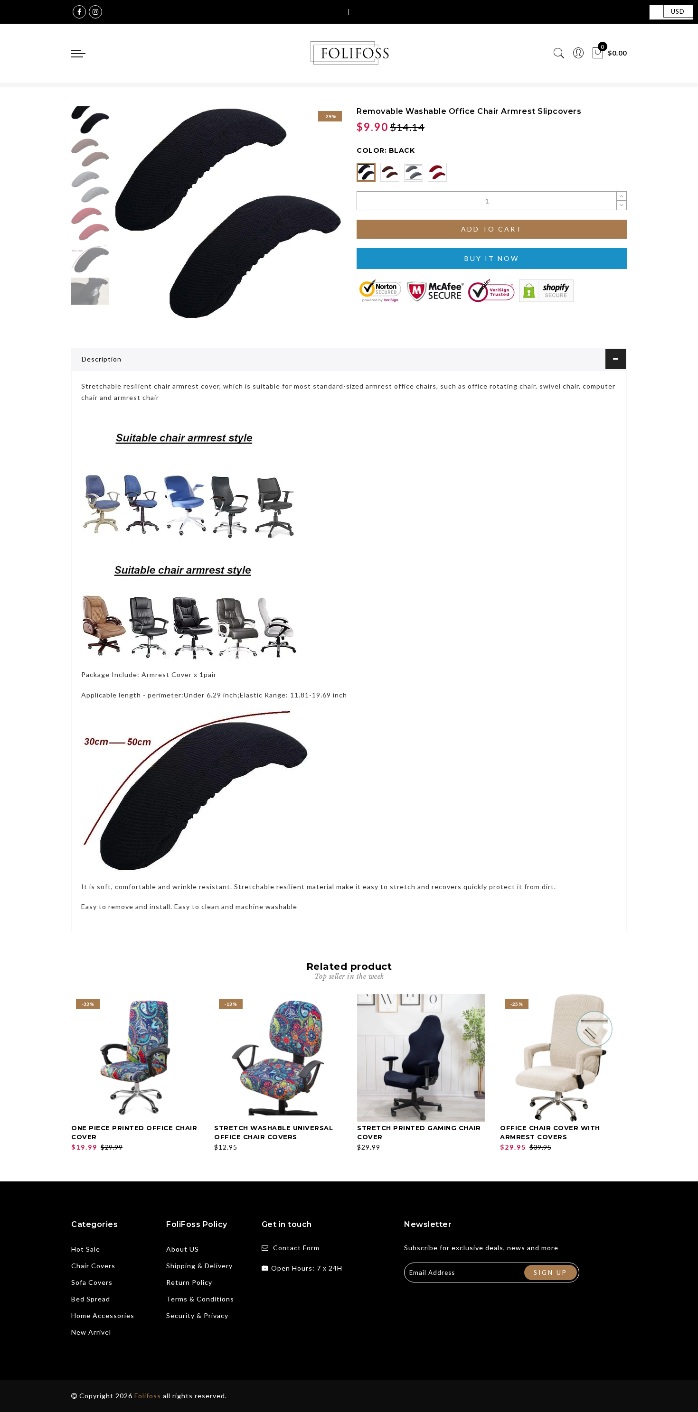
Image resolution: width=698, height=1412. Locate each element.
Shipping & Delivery (199, 1266)
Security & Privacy (197, 1315)
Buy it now (491, 258)
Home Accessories (102, 1315)
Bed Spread (90, 1299)
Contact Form (296, 1248)
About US (182, 1249)
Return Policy (189, 1282)
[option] (227, 213)
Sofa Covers (92, 1282)
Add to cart (491, 229)
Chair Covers (93, 1266)
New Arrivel (91, 1332)
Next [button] (312, 218)
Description (102, 359)
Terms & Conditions (200, 1299)
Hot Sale (85, 1249)
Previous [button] (131, 218)
